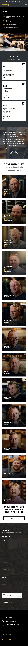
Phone (3, 555)
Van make (4, 562)
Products (4, 634)
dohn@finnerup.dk (8, 220)
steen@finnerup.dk (8, 271)
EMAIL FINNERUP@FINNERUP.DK (11, 24)
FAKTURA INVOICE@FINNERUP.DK (12, 27)
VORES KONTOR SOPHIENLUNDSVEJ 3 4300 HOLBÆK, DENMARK (15, 17)
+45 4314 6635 (8, 270)
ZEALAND (10, 59)
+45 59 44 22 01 (21, 1)
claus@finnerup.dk (8, 246)
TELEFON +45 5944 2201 (8, 21)
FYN (14, 59)
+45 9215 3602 (8, 219)
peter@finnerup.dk (8, 195)
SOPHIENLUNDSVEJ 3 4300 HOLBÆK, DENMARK (13, 625)
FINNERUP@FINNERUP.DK (12, 1)
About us (10, 634)
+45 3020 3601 (8, 193)
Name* (3, 540)
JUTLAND (18, 59)
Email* (3, 548)
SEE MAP (4, 77)
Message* (4, 584)
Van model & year (6, 569)
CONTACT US (14, 518)
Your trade (4, 577)
